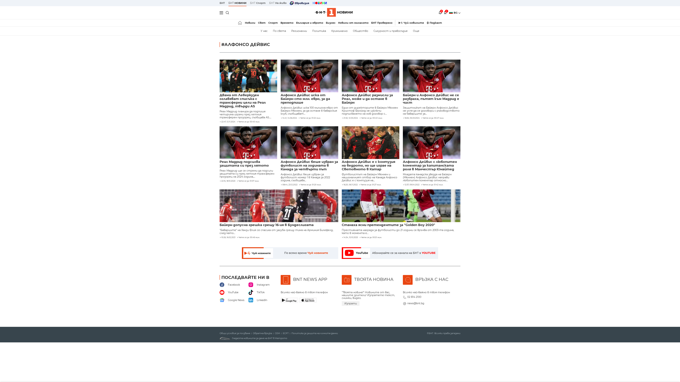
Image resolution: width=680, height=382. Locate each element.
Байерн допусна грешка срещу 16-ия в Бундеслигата (267, 225)
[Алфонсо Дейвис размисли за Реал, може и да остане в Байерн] (370, 76)
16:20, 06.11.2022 (351, 185)
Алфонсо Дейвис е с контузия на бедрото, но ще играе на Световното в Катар (368, 165)
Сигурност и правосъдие (390, 31)
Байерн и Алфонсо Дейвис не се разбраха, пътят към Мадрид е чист (431, 99)
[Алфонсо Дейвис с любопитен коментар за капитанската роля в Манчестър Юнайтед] (431, 142)
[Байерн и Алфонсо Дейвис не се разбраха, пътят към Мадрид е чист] (431, 76)
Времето (286, 22)
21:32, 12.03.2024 (351, 118)
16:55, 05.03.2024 (412, 118)
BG (456, 12)
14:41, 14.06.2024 (289, 118)
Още (416, 31)
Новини (250, 22)
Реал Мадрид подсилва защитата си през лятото (244, 163)
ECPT (286, 333)
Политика (319, 31)
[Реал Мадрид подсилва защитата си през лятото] (248, 142)
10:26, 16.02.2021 (228, 237)
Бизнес (330, 22)
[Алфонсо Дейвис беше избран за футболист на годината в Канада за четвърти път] (309, 142)
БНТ (222, 3)
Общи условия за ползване (235, 333)
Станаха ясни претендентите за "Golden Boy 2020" (388, 225)
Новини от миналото (353, 22)
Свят (262, 22)
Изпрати (350, 303)
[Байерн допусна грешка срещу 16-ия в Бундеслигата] (279, 205)
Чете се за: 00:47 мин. (433, 118)
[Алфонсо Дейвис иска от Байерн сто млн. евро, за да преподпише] (309, 76)
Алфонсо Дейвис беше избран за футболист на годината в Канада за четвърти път (309, 165)
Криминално (339, 31)
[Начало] (240, 22)
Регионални (299, 31)
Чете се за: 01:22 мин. (310, 118)
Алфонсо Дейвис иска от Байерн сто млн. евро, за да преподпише (305, 99)
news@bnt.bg (415, 303)
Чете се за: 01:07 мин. (248, 181)
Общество (360, 31)
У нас (264, 31)
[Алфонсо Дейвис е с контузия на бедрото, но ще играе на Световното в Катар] (370, 142)
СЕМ (277, 333)
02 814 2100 (414, 297)
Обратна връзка (262, 333)
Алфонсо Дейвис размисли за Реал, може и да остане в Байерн (367, 99)
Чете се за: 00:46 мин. (249, 237)
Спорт (273, 22)
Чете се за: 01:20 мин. (311, 185)
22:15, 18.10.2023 (228, 181)
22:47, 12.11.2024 (228, 122)
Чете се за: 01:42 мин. (433, 185)
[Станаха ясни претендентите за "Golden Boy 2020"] (401, 205)
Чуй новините (414, 22)
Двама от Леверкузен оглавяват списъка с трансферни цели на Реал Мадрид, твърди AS (243, 100)
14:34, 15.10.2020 (351, 237)
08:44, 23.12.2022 (290, 185)
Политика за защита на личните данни (314, 333)
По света (279, 31)
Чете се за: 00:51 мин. (371, 237)
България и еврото (309, 22)
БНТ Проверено (381, 22)
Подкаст (436, 22)
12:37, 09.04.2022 (412, 185)
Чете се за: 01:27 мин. (371, 185)
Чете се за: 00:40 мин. (249, 122)
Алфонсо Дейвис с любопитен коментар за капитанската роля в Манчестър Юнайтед (430, 165)
